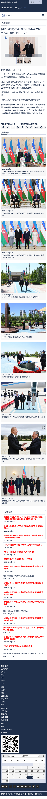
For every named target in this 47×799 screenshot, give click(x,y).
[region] (24, 587)
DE (11, 8)
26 (20, 778)
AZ (2, 8)
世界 (3, 693)
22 (38, 774)
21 (32, 774)
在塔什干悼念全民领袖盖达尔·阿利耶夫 (17, 337)
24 (7, 778)
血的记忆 (4, 696)
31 (7, 781)
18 (13, 774)
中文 (24, 8)
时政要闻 (6, 23)
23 (44, 774)
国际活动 (4, 714)
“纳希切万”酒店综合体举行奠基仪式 (18, 646)
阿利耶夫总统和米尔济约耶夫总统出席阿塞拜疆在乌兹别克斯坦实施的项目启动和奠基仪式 (23, 172)
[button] (23, 47)
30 (44, 778)
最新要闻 (8, 512)
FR (13, 8)
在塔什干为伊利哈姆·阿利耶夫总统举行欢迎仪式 (20, 297)
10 (7, 771)
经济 (3, 675)
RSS (2, 727)
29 (38, 778)
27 (26, 778)
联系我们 (4, 708)
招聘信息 (4, 720)
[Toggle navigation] (42, 15)
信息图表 (4, 699)
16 (44, 771)
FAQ (2, 724)
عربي (20, 8)
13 (26, 771)
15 (38, 771)
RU (5, 8)
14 (32, 771)
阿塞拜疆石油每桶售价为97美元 (15, 611)
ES (16, 8)
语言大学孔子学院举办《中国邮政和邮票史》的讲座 (23, 653)
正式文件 (4, 669)
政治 (3, 672)
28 (32, 778)
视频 (3, 702)
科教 (3, 687)
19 (20, 774)
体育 (3, 690)
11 (13, 771)
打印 (18, 33)
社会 (3, 680)
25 (13, 778)
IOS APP (4, 732)
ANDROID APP (6, 729)
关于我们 (4, 711)
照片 (3, 705)
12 (20, 771)
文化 (3, 683)
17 (7, 774)
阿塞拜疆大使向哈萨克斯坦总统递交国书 (19, 576)
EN (8, 8)
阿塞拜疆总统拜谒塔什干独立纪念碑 (16, 377)
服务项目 (4, 717)
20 (26, 774)
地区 (3, 678)
